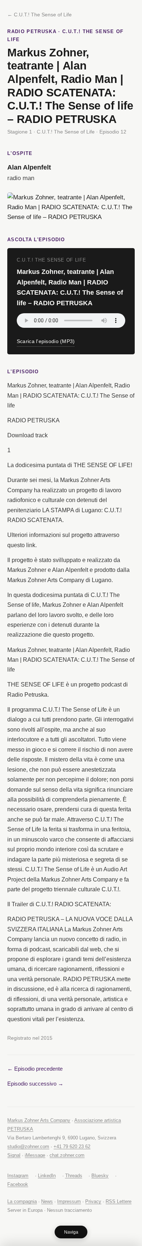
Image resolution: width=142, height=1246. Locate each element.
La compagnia (22, 1201)
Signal (13, 1155)
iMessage (35, 1155)
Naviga (71, 1232)
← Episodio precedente (35, 1069)
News (47, 1201)
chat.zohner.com (67, 1155)
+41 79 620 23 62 (72, 1146)
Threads (73, 1175)
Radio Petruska (31, 31)
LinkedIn (47, 1175)
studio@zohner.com (28, 1146)
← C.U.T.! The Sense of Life (39, 14)
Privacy (93, 1201)
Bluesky (100, 1175)
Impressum (69, 1201)
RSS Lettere (118, 1201)
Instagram (17, 1175)
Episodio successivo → (35, 1083)
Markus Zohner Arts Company (38, 1120)
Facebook (17, 1184)
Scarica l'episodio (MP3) (46, 341)
